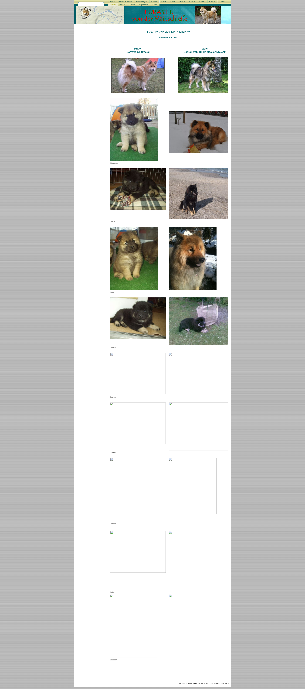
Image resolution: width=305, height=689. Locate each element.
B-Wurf (122, 5)
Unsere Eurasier (125, 2)
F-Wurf (202, 2)
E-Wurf (212, 2)
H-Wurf (182, 2)
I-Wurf (173, 2)
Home (112, 2)
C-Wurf (112, 5)
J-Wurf (163, 2)
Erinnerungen (141, 2)
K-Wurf (154, 2)
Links (154, 5)
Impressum (144, 5)
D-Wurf (222, 2)
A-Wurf (132, 5)
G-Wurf (192, 2)
